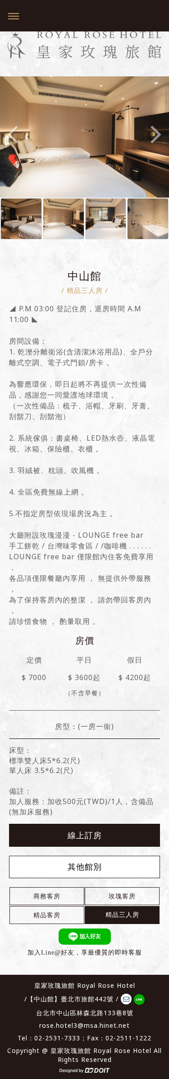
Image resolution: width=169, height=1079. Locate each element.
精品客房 (46, 915)
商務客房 (46, 896)
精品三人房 (122, 914)
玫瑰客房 (122, 896)
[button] (12, 117)
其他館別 (85, 866)
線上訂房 (85, 835)
